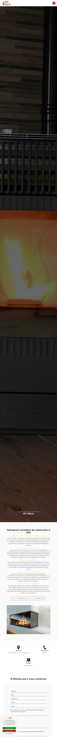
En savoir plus (22, 598)
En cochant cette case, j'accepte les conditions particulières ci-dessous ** (27, 732)
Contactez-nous (40, 598)
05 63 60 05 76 (44, 652)
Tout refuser (9, 731)
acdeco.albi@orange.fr (28, 665)
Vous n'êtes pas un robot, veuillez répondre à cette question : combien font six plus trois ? (27, 710)
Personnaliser (9, 733)
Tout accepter (9, 728)
